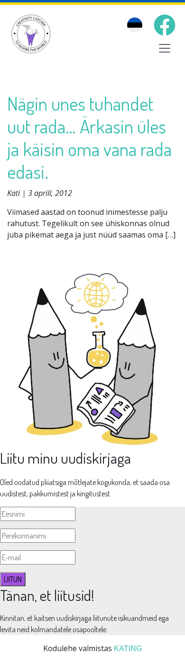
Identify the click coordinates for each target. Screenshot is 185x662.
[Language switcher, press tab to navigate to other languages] (134, 25)
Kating (128, 648)
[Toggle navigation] (164, 48)
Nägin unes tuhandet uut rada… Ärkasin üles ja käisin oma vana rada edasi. (89, 137)
